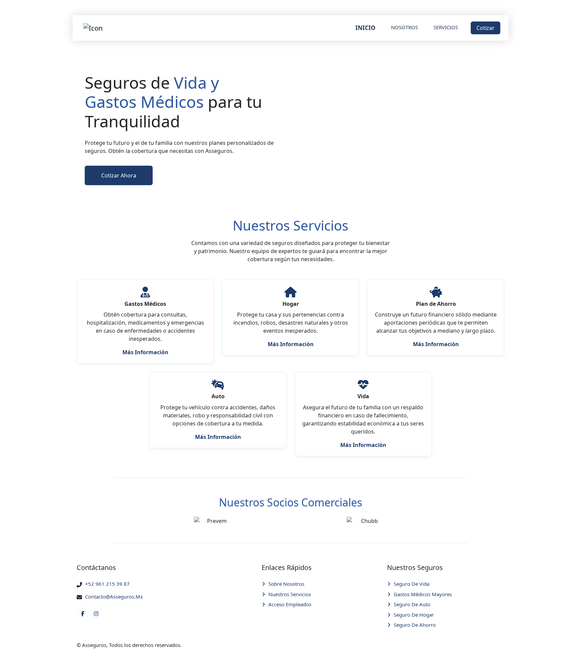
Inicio (365, 28)
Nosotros (404, 27)
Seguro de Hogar (414, 614)
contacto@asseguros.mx (114, 596)
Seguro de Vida (411, 583)
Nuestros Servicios (289, 594)
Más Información (145, 352)
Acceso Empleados (289, 604)
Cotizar (485, 28)
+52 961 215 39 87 (107, 583)
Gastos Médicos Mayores (423, 594)
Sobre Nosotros (286, 583)
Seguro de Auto (412, 604)
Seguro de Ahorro (415, 624)
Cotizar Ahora (118, 175)
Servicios (445, 27)
